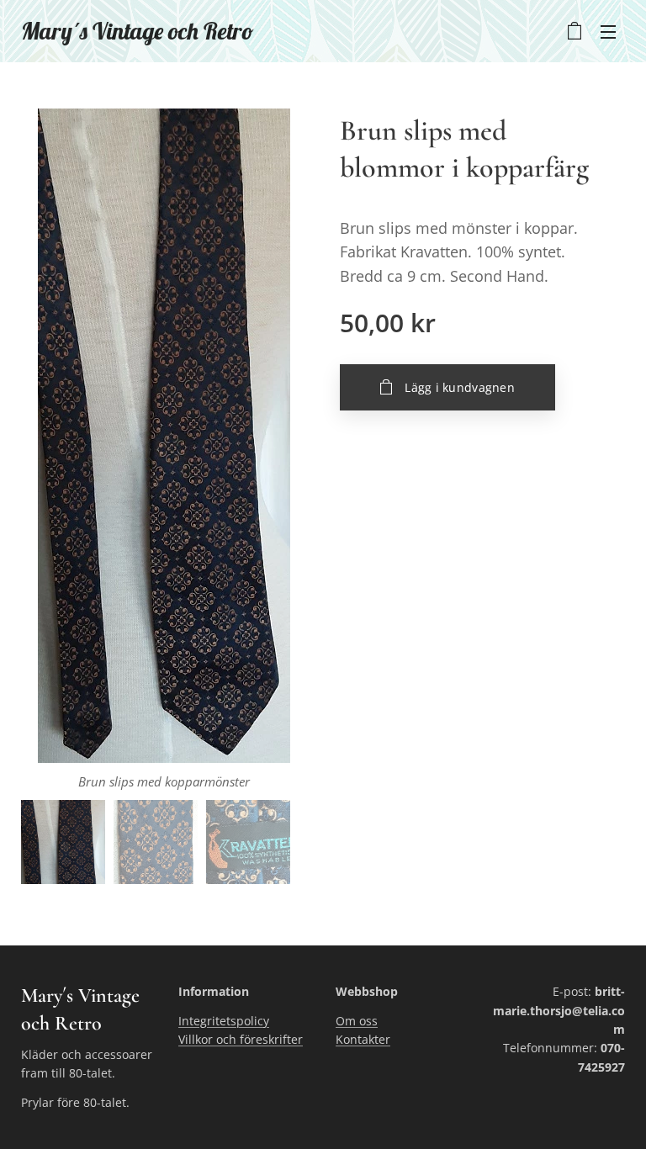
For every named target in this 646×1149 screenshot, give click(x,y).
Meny (608, 31)
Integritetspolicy (223, 1021)
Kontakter (363, 1039)
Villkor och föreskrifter (240, 1039)
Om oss (357, 1021)
